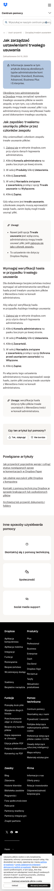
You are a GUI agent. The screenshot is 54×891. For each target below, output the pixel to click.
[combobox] (27, 22)
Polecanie (9, 805)
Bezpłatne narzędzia (14, 687)
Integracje (9, 652)
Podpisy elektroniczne (15, 748)
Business (31, 648)
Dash (29, 658)
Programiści (10, 795)
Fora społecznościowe (15, 800)
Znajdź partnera (12, 821)
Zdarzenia (9, 780)
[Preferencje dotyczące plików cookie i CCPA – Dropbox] (27, 871)
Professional (33, 643)
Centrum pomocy (12, 13)
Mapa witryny (34, 752)
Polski (7, 849)
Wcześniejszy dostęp (15, 672)
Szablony (9, 682)
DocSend (31, 663)
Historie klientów (13, 785)
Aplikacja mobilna (13, 647)
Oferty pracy (33, 780)
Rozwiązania (10, 662)
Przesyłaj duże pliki (14, 705)
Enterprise (32, 653)
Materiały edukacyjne (38, 757)
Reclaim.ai (32, 674)
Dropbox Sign (34, 669)
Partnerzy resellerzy (14, 811)
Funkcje (8, 657)
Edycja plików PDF (14, 743)
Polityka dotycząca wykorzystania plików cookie (38, 727)
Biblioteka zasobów (14, 790)
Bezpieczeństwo (12, 667)
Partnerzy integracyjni (15, 816)
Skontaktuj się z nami (38, 714)
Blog (6, 775)
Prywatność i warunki (38, 719)
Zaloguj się (12, 147)
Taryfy (30, 679)
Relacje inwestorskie (37, 785)
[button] (6, 22)
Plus (29, 638)
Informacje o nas (35, 775)
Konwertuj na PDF (13, 753)
